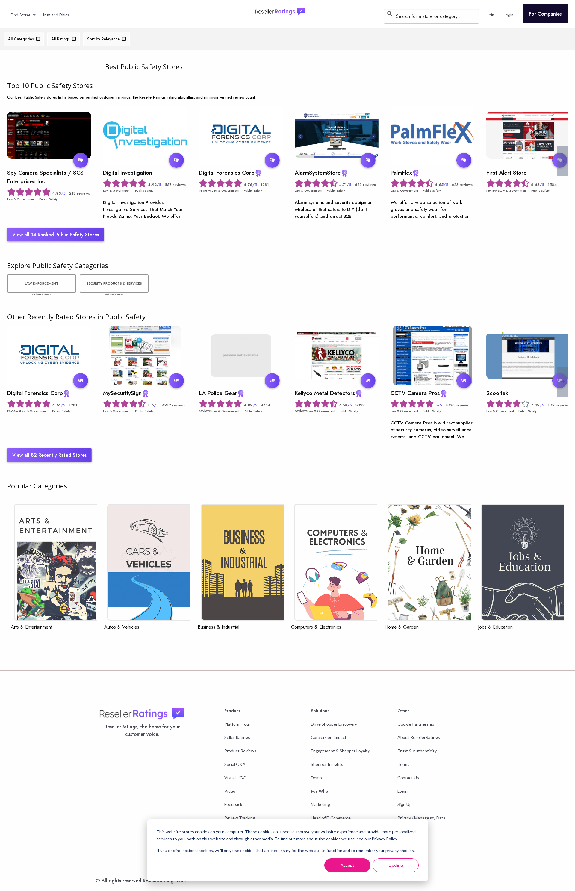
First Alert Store (506, 172)
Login (402, 791)
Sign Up (404, 804)
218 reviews (79, 193)
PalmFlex (401, 172)
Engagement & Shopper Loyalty (340, 750)
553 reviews (175, 184)
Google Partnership (415, 724)
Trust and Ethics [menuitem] (55, 15)
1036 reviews (457, 405)
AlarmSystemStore (318, 172)
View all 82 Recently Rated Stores (49, 455)
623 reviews (462, 184)
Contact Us (408, 777)
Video (229, 791)
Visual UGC (235, 777)
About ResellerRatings (418, 737)
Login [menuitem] (508, 15)
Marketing (320, 804)
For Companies (545, 13)
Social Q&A (235, 764)
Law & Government (21, 199)
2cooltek (497, 393)
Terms (403, 764)
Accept (347, 865)
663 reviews (365, 184)
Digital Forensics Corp (227, 172)
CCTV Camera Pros (415, 393)
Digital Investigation (127, 172)
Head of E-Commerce (331, 817)
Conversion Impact (328, 737)
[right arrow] (563, 161)
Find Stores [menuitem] (20, 15)
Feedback (233, 804)
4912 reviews (173, 405)
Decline (396, 865)
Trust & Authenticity (417, 750)
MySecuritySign (122, 393)
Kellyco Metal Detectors (325, 393)
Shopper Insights (327, 764)
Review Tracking (239, 817)
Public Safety (48, 199)
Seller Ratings (237, 737)
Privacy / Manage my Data (421, 817)
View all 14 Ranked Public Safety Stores (55, 234)
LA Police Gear (218, 393)
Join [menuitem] (491, 15)
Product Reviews (240, 750)
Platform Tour (237, 724)
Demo (316, 777)
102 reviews (558, 405)
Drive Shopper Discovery (334, 724)
